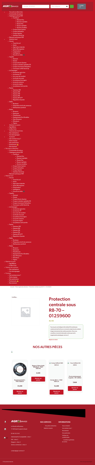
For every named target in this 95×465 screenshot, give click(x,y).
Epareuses (16, 113)
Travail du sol (17, 43)
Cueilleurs (16, 18)
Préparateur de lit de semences (22, 105)
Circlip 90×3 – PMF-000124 (56, 380)
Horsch (11, 41)
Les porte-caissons (18, 82)
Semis (15, 45)
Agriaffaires (12, 127)
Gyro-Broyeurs (17, 119)
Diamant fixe (20, 20)
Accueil (12, 287)
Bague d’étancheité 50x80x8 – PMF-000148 (38, 367)
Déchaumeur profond (19, 107)
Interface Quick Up (18, 35)
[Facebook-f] (79, 423)
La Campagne (13, 70)
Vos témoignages (14, 271)
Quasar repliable (22, 25)
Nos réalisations (14, 133)
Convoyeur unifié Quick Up (21, 68)
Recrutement (13, 146)
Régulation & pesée (19, 100)
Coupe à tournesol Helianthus (22, 66)
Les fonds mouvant (18, 78)
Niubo (11, 109)
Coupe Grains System (19, 29)
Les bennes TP (17, 74)
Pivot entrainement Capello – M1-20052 (74, 377)
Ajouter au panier (20, 392)
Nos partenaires (14, 142)
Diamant (15, 59)
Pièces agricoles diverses (21, 287)
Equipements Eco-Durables (21, 117)
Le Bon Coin (12, 265)
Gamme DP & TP (18, 98)
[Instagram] (84, 423)
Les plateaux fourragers (20, 80)
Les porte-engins (18, 84)
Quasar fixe (20, 24)
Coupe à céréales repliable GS (22, 64)
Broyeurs (15, 111)
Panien (11, 88)
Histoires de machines (16, 131)
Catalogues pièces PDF (16, 16)
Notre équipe (13, 140)
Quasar (15, 61)
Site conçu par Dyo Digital (86, 461)
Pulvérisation (17, 51)
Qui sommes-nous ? (15, 139)
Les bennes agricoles (19, 72)
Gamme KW (16, 92)
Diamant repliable (22, 22)
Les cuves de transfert (19, 76)
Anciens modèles (22, 27)
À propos (12, 137)
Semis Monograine (18, 49)
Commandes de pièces (16, 14)
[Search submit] (72, 6)
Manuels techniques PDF (16, 174)
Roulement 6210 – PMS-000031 (20, 380)
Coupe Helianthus (18, 31)
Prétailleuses (17, 115)
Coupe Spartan (17, 33)
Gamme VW (16, 94)
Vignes (15, 259)
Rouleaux (15, 103)
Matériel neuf (13, 39)
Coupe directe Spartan (19, 62)
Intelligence (16, 53)
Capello (11, 57)
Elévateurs (16, 121)
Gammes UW (17, 90)
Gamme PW (16, 96)
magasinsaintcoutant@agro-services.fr (59, 335)
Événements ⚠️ (14, 144)
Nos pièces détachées (16, 12)
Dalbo (11, 101)
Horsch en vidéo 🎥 (19, 55)
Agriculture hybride (19, 47)
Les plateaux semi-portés (20, 86)
